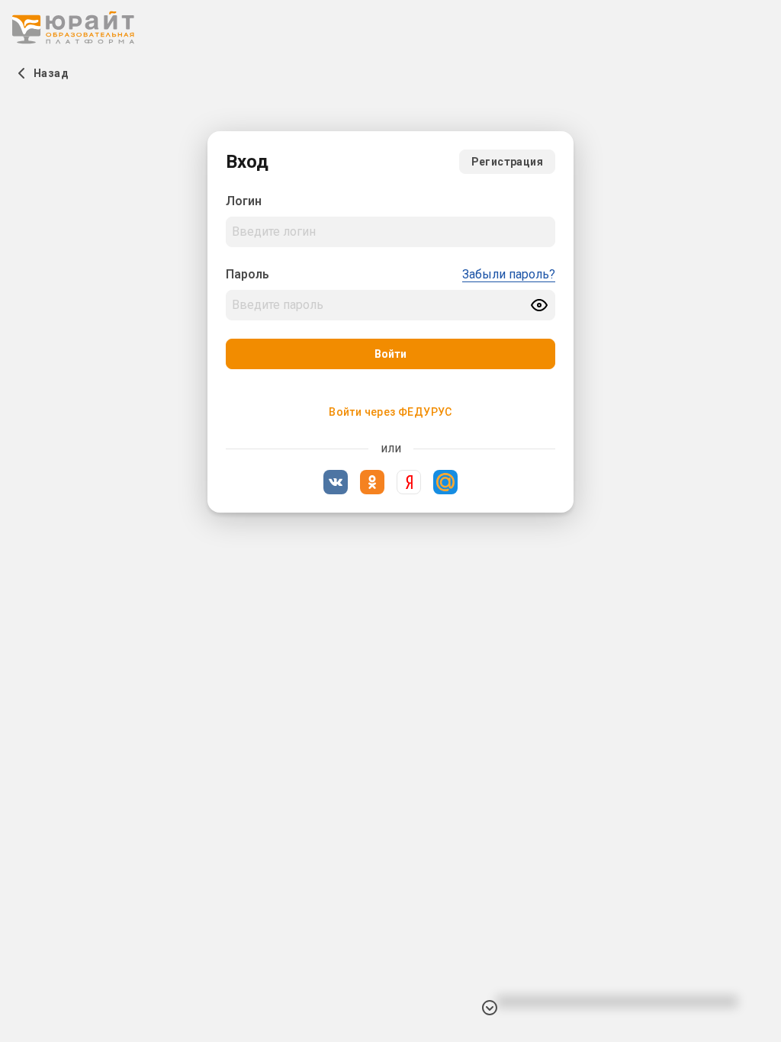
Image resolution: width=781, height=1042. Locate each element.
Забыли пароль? (508, 274)
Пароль (247, 274)
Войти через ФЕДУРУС (390, 412)
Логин (244, 201)
